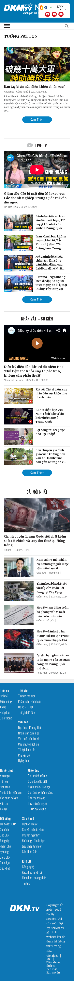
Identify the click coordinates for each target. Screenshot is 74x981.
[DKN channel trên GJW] (58, 7)
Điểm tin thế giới (45, 620)
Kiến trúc (5, 786)
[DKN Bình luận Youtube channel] (54, 14)
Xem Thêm (37, 119)
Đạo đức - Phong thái (48, 572)
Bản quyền (53, 972)
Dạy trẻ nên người (37, 803)
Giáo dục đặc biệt (37, 781)
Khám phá (5, 846)
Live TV (41, 145)
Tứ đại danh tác (26, 749)
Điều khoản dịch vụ (53, 964)
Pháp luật (42, 672)
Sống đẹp (5, 840)
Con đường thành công (40, 792)
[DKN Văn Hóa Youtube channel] (61, 14)
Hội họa (4, 781)
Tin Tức (8, 207)
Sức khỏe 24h (29, 851)
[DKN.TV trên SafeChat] (41, 7)
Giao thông (6, 718)
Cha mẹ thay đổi (37, 798)
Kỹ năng (4, 851)
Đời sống (5, 818)
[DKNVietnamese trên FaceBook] (45, 7)
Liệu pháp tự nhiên (32, 846)
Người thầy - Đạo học (39, 786)
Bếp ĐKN (4, 835)
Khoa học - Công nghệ (16, 91)
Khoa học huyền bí (32, 872)
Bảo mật (51, 969)
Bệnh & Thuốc (30, 824)
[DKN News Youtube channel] (47, 14)
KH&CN (26, 861)
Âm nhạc (5, 775)
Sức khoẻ (5, 868)
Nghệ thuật (24, 760)
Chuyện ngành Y (31, 835)
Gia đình (4, 829)
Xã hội (3, 707)
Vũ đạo (3, 809)
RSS (48, 959)
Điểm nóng (42, 596)
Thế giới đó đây (26, 712)
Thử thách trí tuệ (37, 775)
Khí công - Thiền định (33, 840)
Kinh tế (7, 550)
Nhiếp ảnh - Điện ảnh (11, 792)
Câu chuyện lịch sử (28, 744)
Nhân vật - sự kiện (13, 380)
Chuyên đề (24, 755)
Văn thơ (4, 803)
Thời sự (4, 690)
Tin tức (26, 883)
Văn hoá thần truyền (29, 738)
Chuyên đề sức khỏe (33, 829)
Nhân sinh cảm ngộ (28, 733)
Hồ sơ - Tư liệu (26, 707)
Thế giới (23, 690)
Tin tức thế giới (26, 696)
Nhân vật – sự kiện (37, 319)
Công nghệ (28, 866)
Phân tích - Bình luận (29, 701)
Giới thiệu (52, 955)
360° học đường (37, 809)
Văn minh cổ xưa (9, 798)
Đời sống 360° (8, 824)
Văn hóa (23, 722)
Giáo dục (33, 770)
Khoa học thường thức (34, 877)
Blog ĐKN (5, 857)
